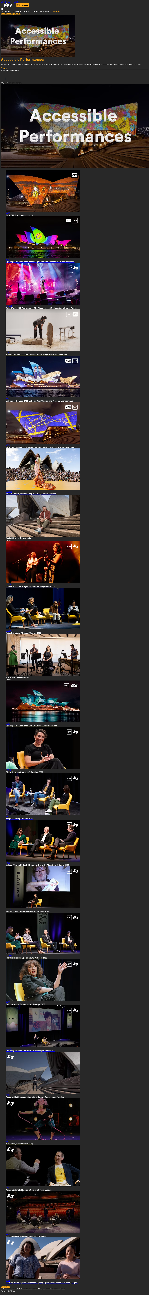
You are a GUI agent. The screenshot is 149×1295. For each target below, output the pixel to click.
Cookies (35, 1289)
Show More (5, 1287)
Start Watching (41, 11)
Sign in (56, 11)
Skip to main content (9, 2)
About (27, 11)
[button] (2, 9)
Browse (6, 11)
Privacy (29, 1289)
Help (19, 1289)
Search (17, 11)
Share (4, 68)
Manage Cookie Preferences (49, 1289)
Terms (23, 1289)
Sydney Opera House (9, 1289)
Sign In (17, 14)
